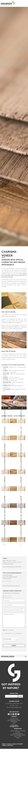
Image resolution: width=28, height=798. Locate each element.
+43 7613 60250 (7, 581)
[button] (14, 402)
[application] (14, 402)
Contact (9, 744)
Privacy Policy (12, 633)
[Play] (3, 408)
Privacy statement (18, 744)
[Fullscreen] (24, 408)
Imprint (4, 744)
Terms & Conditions (7, 745)
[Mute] (22, 408)
